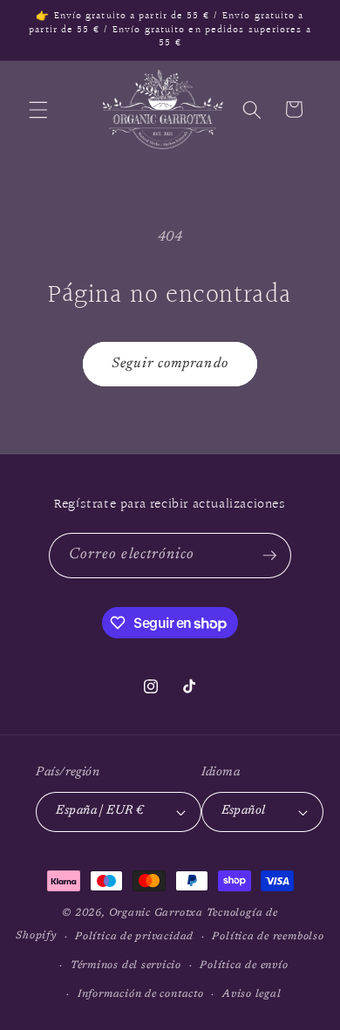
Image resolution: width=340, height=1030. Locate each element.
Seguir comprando (170, 364)
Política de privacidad (134, 936)
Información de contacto (141, 994)
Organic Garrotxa (156, 913)
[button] (38, 109)
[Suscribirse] (269, 555)
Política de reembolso (267, 936)
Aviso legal (251, 994)
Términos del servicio (126, 965)
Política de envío (244, 965)
